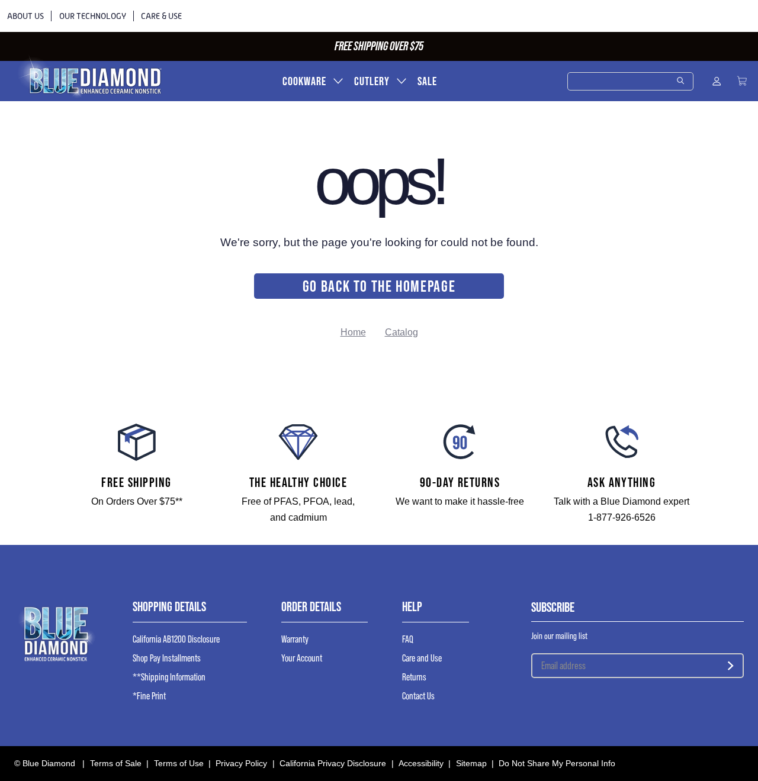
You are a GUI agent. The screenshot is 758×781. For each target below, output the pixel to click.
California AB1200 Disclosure (176, 639)
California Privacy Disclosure (333, 763)
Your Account (301, 658)
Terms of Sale (116, 763)
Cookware (304, 81)
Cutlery (372, 81)
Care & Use (161, 16)
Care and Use (422, 658)
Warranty (295, 639)
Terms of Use (179, 763)
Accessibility (421, 763)
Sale (427, 81)
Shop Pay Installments (167, 658)
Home (353, 332)
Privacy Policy (241, 763)
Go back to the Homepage (379, 286)
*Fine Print (149, 696)
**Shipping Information (169, 677)
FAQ (407, 639)
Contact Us (418, 696)
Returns (414, 677)
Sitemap (471, 763)
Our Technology (92, 16)
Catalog (401, 332)
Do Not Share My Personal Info (557, 763)
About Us (25, 16)
